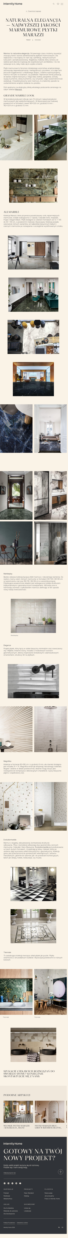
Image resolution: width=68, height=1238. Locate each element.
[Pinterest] (16, 1183)
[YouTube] (20, 1183)
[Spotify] (12, 1183)
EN (62, 1227)
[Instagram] (5, 1183)
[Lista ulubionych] (58, 4)
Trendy (28, 40)
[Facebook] (8, 1183)
